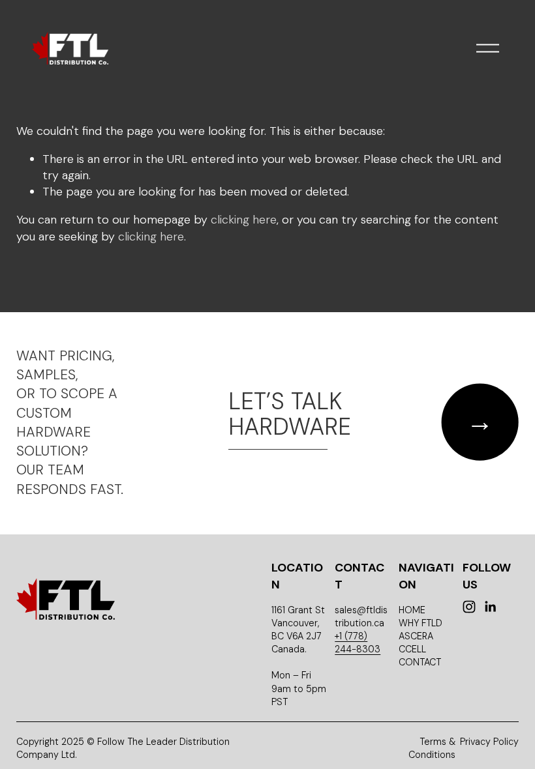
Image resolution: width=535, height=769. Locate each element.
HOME (412, 610)
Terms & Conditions (431, 748)
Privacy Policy (489, 741)
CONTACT (420, 662)
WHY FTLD (420, 623)
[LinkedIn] (490, 606)
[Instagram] (469, 606)
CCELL (412, 649)
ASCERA (416, 636)
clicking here (244, 219)
